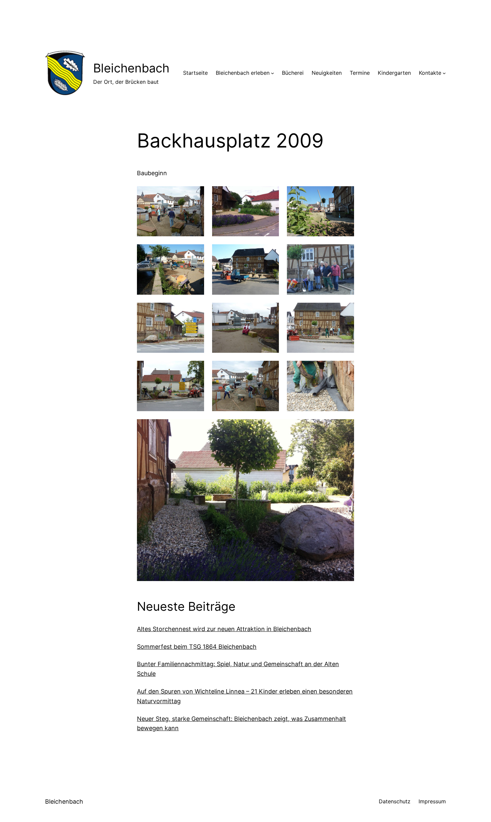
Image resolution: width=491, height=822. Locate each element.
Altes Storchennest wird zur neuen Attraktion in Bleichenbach (224, 628)
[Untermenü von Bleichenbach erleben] (272, 73)
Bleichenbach (131, 68)
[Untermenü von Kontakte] (444, 73)
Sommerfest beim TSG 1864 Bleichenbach (197, 646)
